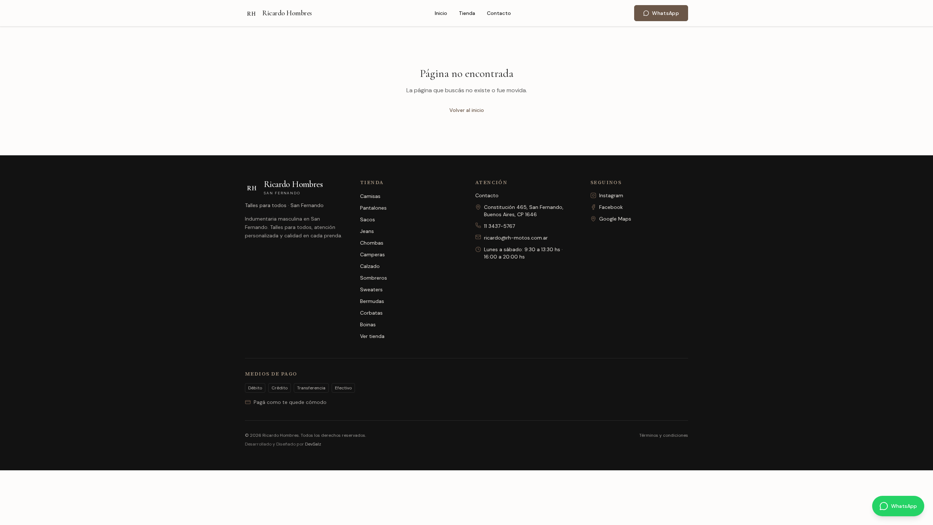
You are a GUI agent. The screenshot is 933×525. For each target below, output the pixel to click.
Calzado (370, 266)
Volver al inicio (466, 110)
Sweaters (371, 289)
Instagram (611, 195)
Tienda (467, 13)
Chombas (371, 243)
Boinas (368, 324)
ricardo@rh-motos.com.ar (516, 237)
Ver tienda (372, 336)
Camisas (370, 196)
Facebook (611, 207)
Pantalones (373, 208)
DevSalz (313, 444)
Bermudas (372, 301)
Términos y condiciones (663, 435)
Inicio (441, 13)
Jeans (367, 231)
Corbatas (371, 313)
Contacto (499, 13)
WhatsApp (665, 13)
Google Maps (615, 218)
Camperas (372, 254)
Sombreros (373, 278)
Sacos (367, 219)
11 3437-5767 (499, 226)
